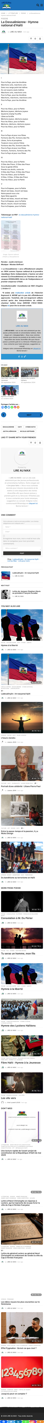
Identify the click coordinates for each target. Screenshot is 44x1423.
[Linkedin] (5, 407)
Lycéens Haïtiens (6, 1023)
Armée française (21, 1196)
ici (9, 305)
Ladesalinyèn (14, 688)
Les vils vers (8, 1098)
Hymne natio (31, 427)
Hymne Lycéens (25, 1021)
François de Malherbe (30, 914)
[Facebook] (19, 357)
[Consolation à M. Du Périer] (22, 901)
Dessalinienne (8, 427)
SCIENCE (12, 1196)
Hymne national (27, 686)
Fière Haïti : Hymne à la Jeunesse (21, 1062)
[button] (38, 5)
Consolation (10, 914)
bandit (9, 875)
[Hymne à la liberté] (10, 390)
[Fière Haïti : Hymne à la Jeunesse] (10, 372)
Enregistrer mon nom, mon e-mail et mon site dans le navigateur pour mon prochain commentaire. (21, 541)
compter (10, 1389)
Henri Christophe (23, 1198)
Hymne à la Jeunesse (16, 1059)
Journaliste (16, 783)
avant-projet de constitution (20, 1144)
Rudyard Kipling (21, 950)
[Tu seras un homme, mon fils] (22, 938)
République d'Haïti (21, 1148)
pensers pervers (11, 1095)
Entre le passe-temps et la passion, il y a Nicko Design (19, 832)
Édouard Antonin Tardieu (26, 1058)
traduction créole (22, 293)
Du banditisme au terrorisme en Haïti (18, 878)
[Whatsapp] (22, 357)
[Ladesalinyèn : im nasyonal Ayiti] (22, 669)
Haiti (20, 427)
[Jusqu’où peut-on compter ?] (22, 1372)
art (8, 828)
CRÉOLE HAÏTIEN (6, 686)
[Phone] (25, 357)
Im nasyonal (5, 688)
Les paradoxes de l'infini (9, 1391)
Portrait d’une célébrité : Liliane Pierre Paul (20, 786)
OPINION (3, 735)
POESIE (4, 19)
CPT (13, 1148)
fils (7, 950)
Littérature (5, 1144)
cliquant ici (37, 348)
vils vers (21, 1095)
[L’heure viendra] (22, 717)
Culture (3, 783)
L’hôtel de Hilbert (24, 1389)
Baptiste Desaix (11, 1058)
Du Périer (19, 914)
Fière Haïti (4, 1059)
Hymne (23, 642)
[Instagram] (15, 407)
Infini (16, 1389)
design (13, 828)
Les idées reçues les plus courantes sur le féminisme (20, 1303)
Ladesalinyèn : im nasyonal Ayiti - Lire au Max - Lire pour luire (23, 560)
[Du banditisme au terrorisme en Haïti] (22, 857)
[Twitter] (8, 407)
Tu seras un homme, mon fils (18, 953)
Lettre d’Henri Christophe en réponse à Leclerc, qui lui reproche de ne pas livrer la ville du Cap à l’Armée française (20, 1203)
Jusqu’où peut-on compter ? (14, 1394)
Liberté (29, 642)
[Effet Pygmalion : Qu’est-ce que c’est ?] (22, 1328)
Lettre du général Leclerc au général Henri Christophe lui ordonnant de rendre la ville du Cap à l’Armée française (22, 1255)
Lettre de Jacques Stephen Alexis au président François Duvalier (26, 592)
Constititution (6, 1148)
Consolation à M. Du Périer (17, 918)
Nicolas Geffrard (27, 431)
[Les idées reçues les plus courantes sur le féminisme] (22, 1281)
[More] (18, 407)
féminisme (10, 1299)
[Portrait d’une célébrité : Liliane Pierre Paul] (22, 763)
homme (12, 950)
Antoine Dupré (11, 642)
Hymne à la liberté (7, 396)
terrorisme (29, 875)
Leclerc (32, 1198)
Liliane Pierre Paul (27, 783)
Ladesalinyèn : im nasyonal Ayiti (25, 573)
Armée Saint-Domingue (8, 1198)
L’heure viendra (8, 738)
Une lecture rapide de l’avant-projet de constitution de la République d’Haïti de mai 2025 (21, 1153)
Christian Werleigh (12, 1021)
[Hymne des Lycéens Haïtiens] (30, 372)
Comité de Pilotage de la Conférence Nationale (17, 1146)
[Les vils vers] (22, 1082)
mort (3, 915)
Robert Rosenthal (35, 1345)
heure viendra (21, 735)
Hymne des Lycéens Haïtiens (18, 1025)
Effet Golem (11, 1345)
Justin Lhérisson (9, 431)
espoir (9, 735)
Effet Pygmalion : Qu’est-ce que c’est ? (19, 1348)
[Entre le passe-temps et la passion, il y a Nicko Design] (22, 810)
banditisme (16, 875)
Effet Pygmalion (21, 1345)
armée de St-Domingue (23, 1246)
